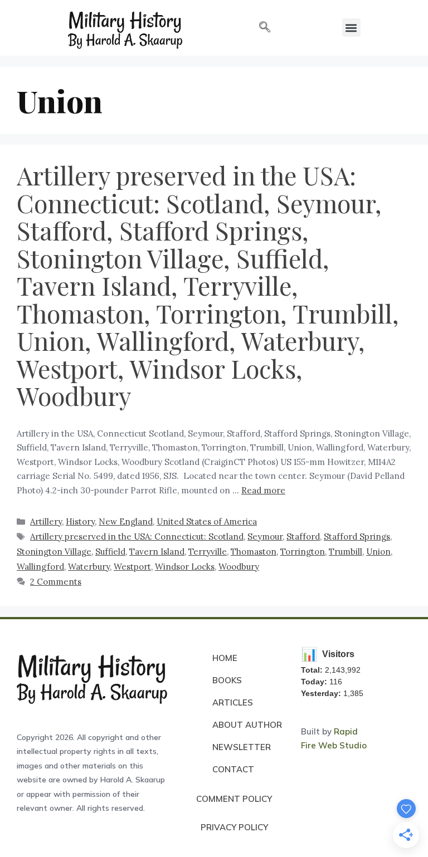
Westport (132, 566)
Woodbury (238, 566)
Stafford (303, 536)
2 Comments (55, 581)
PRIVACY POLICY (234, 827)
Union (378, 551)
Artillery (46, 521)
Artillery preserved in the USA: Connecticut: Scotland (137, 536)
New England (126, 521)
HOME (224, 658)
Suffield (110, 551)
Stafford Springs (357, 536)
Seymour (265, 536)
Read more (263, 490)
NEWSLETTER (241, 747)
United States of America (207, 521)
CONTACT (233, 769)
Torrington (302, 551)
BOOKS (227, 680)
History (80, 521)
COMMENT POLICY (234, 799)
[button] (264, 28)
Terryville (207, 551)
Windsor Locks (185, 566)
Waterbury (89, 566)
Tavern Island (156, 551)
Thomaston (253, 551)
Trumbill (345, 551)
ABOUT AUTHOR (247, 724)
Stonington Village (54, 551)
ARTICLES (232, 702)
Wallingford (40, 566)
